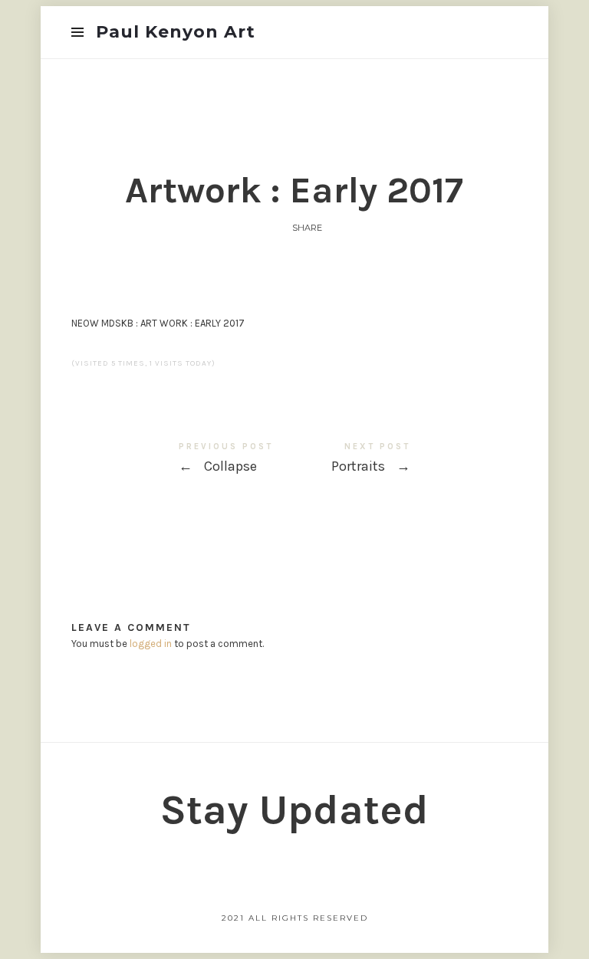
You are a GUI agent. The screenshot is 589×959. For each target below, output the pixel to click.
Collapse (182, 460)
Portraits (406, 460)
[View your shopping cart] (504, 32)
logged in (151, 643)
